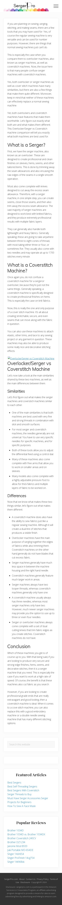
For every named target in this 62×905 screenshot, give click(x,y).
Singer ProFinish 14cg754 (20, 858)
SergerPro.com (11, 879)
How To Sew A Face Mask (21, 806)
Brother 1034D (15, 830)
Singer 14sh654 (15, 854)
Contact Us (30, 879)
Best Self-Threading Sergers (22, 786)
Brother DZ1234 (16, 842)
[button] (56, 6)
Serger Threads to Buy (19, 794)
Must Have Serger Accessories (23, 798)
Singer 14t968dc (16, 861)
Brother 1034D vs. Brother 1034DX (26, 834)
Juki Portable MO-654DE (20, 850)
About (22, 879)
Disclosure (25, 882)
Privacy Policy (43, 879)
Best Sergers (14, 782)
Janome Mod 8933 (17, 846)
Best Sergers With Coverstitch (23, 790)
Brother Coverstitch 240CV (21, 838)
